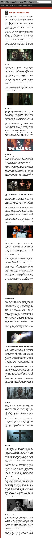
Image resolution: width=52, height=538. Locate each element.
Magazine (11, 5)
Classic (2, 5)
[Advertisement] (40, 32)
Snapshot (24, 5)
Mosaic (15, 5)
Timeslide (29, 5)
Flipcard (6, 5)
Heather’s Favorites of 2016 (19, 13)
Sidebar (20, 5)
